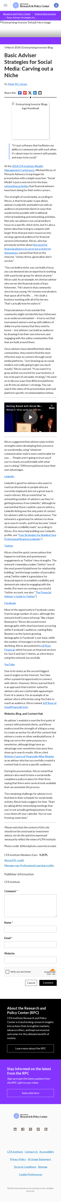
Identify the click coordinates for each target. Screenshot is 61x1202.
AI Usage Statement (39, 1159)
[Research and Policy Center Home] (31, 5)
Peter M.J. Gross (17, 84)
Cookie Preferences (30, 1174)
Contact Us (31, 1151)
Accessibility (46, 1151)
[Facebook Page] (22, 1129)
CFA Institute (15, 1151)
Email (7, 938)
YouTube (9, 664)
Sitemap (42, 1166)
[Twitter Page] (30, 1129)
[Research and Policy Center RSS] (45, 1129)
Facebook (10, 603)
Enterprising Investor (45, 13)
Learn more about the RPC (30, 1048)
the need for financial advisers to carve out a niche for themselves (27, 248)
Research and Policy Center (17, 13)
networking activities (16, 186)
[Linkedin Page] (15, 1129)
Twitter (8, 545)
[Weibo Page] (38, 1129)
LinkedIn (9, 476)
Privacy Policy (18, 1159)
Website (9, 953)
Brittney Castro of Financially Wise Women (29, 756)
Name (7, 922)
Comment (10, 891)
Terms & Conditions (25, 1166)
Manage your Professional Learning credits (29, 865)
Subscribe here (30, 1093)
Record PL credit (14, 860)
